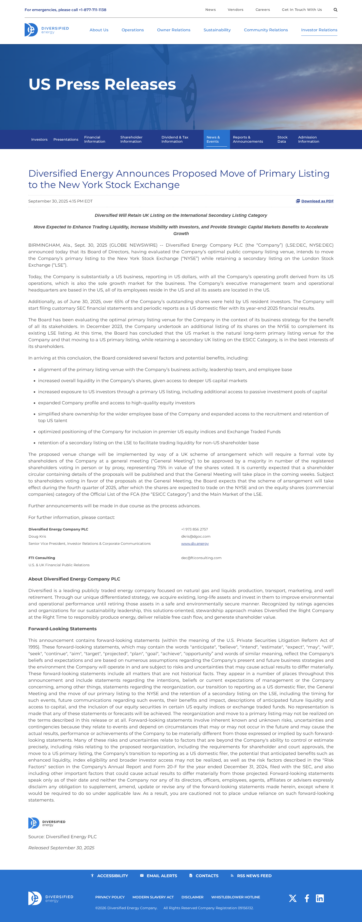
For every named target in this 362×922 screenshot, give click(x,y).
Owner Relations (173, 30)
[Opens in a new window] (293, 898)
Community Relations (266, 30)
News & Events (213, 139)
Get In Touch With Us (302, 9)
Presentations (65, 139)
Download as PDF (317, 201)
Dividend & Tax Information (175, 139)
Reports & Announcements (248, 139)
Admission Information (308, 139)
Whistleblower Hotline (235, 897)
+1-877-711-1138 (92, 9)
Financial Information (94, 139)
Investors (39, 139)
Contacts (207, 875)
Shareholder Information (131, 139)
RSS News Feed (254, 875)
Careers (263, 9)
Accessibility (112, 875)
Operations (133, 30)
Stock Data (283, 139)
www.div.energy (195, 543)
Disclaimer (192, 897)
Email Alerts (162, 875)
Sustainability (217, 30)
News (210, 9)
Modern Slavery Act (153, 897)
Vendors (235, 9)
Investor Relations (319, 30)
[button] (334, 10)
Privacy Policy (110, 897)
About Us (99, 30)
